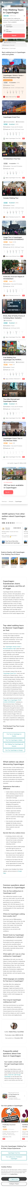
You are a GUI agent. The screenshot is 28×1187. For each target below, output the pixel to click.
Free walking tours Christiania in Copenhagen (14, 1158)
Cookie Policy (13, 1174)
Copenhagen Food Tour (14, 1153)
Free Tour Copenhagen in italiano (14, 740)
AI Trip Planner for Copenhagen (13, 1095)
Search (14, 35)
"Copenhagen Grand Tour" (9, 673)
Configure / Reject (14, 1184)
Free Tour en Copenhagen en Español (14, 735)
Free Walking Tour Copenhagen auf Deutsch (14, 745)
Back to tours (15, 1179)
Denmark (11, 501)
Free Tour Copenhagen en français (14, 750)
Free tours (4, 501)
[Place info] (24, 15)
